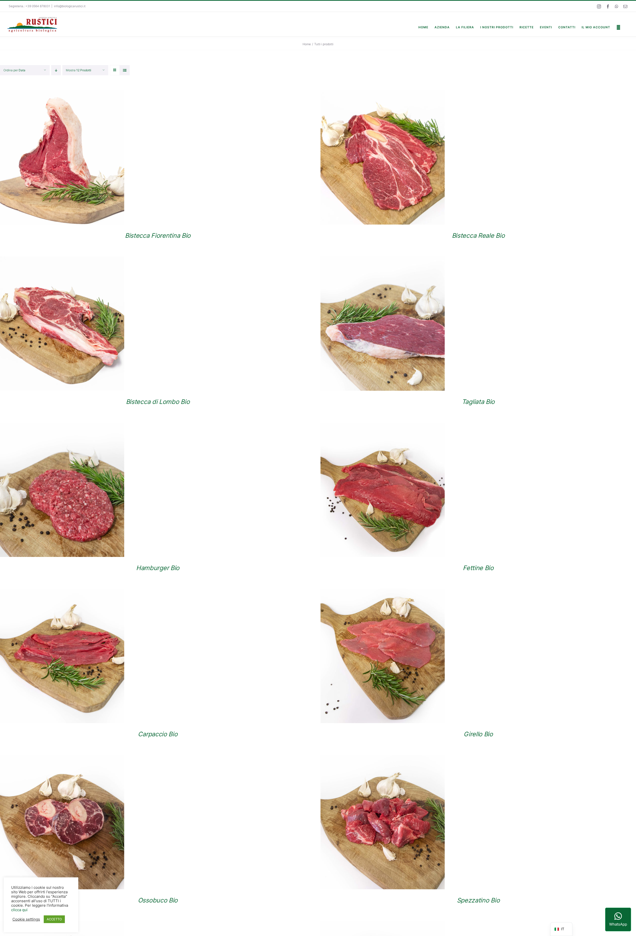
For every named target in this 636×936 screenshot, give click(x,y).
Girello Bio (478, 734)
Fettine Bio (478, 567)
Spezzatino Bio (478, 900)
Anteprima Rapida (62, 158)
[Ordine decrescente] (56, 70)
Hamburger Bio (157, 567)
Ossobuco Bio (158, 900)
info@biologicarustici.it (69, 6)
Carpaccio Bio (157, 734)
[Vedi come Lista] (124, 70)
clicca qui (19, 909)
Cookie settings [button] (26, 919)
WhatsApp (618, 924)
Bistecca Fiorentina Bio (158, 235)
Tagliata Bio (478, 401)
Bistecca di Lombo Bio (158, 401)
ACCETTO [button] (54, 919)
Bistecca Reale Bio (478, 235)
